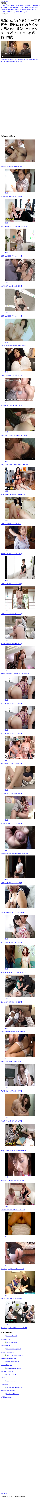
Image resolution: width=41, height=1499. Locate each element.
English (4, 3)
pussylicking (21, 59)
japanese (14, 59)
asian (27, 59)
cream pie (32, 59)
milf (6, 59)
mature (3, 59)
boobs (10, 59)
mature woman (10, 61)
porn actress (18, 61)
